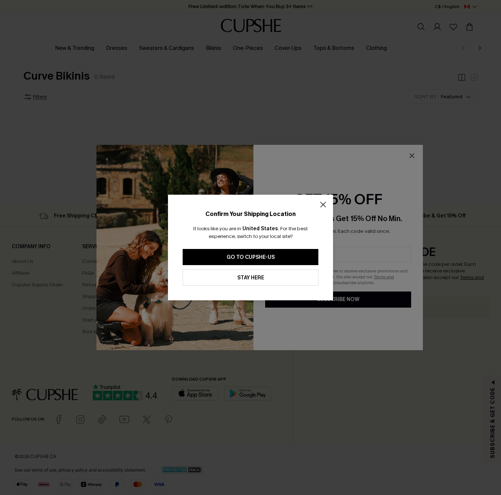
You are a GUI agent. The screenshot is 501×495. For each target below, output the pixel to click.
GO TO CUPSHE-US (251, 257)
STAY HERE (250, 277)
